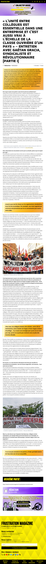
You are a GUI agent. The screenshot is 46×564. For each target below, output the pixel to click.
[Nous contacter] (34, 1)
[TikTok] (13, 555)
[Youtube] (6, 554)
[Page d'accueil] (5, 1)
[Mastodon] (17, 554)
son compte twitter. (29, 147)
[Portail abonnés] (42, 1)
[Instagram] (4, 554)
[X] (2, 554)
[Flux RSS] (20, 555)
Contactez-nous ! (7, 536)
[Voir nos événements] (37, 1)
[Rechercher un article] (32, 1)
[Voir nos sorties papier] (39, 1)
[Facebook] (11, 554)
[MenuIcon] (44, 1)
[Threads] (9, 554)
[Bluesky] (15, 554)
